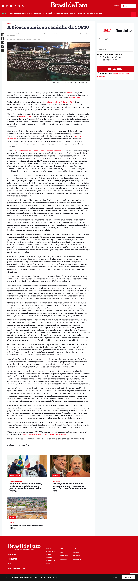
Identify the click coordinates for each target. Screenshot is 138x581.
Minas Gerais (63, 559)
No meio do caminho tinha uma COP (58, 102)
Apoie (4, 13)
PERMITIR (128, 577)
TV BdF (10, 13)
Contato (11, 564)
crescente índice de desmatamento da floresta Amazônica (39, 150)
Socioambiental (50, 560)
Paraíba (62, 562)
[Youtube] (11, 6)
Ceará (61, 552)
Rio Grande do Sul (76, 559)
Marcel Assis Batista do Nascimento (34, 39)
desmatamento (25, 116)
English (116, 6)
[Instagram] (7, 6)
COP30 (69, 92)
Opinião (90, 13)
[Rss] (23, 6)
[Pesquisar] (133, 14)
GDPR (54, 577)
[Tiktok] (15, 6)
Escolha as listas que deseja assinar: (109, 54)
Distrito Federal (64, 555)
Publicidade (12, 559)
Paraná (74, 548)
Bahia (61, 548)
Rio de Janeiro (76, 555)
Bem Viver (81, 13)
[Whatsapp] (19, 6)
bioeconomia (74, 97)
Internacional (62, 13)
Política (51, 13)
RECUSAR (114, 577)
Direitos (73, 13)
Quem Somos (98, 13)
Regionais (38, 13)
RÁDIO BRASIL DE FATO (22, 13)
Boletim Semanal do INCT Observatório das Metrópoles (44, 434)
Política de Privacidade (17, 568)
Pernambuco (75, 552)
